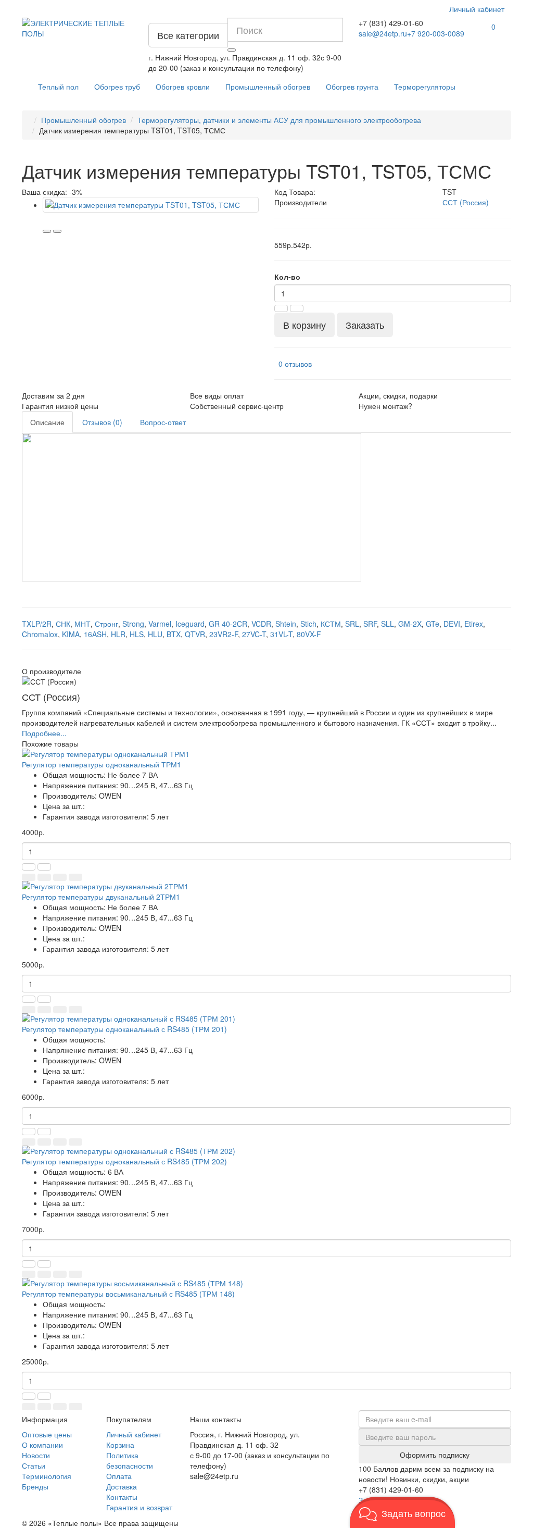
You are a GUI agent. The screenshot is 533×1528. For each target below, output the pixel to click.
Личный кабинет (133, 1434)
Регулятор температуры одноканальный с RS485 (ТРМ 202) (124, 1161)
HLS (137, 634)
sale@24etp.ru (383, 33)
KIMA (71, 634)
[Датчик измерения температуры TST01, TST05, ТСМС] (151, 205)
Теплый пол (58, 86)
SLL (387, 623)
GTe (432, 623)
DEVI (451, 623)
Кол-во (287, 276)
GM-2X (410, 623)
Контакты (121, 1497)
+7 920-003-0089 (435, 33)
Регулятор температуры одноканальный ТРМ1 (101, 764)
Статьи (33, 1465)
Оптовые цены (47, 1434)
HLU (155, 634)
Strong (133, 623)
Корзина (120, 1444)
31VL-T (281, 634)
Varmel (159, 623)
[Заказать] (44, 877)
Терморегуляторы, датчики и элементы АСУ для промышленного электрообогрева (279, 120)
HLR (118, 634)
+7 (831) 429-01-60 (391, 23)
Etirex (473, 623)
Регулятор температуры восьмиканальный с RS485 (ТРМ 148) (128, 1293)
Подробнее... (44, 733)
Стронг (106, 623)
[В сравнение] (57, 231)
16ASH (95, 634)
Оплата (119, 1476)
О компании (42, 1444)
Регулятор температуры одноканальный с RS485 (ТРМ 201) (124, 1029)
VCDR (261, 623)
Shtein (285, 623)
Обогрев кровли (183, 86)
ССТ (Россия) (465, 202)
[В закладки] (47, 231)
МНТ (82, 623)
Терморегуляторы (424, 86)
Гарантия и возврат (139, 1507)
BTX (174, 634)
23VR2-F (223, 634)
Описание (47, 422)
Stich (308, 623)
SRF (370, 623)
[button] (402, 1512)
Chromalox (40, 634)
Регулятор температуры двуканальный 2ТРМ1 (101, 896)
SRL (352, 623)
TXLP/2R (37, 623)
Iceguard (190, 623)
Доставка (121, 1486)
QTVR (195, 634)
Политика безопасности (129, 1460)
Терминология (46, 1476)
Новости (36, 1455)
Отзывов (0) (102, 422)
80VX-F (309, 634)
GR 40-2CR (228, 623)
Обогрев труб (117, 86)
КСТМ (331, 623)
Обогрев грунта (352, 86)
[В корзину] (28, 877)
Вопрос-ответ (163, 422)
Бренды (35, 1486)
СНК (63, 623)
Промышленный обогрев (267, 86)
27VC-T (254, 634)
